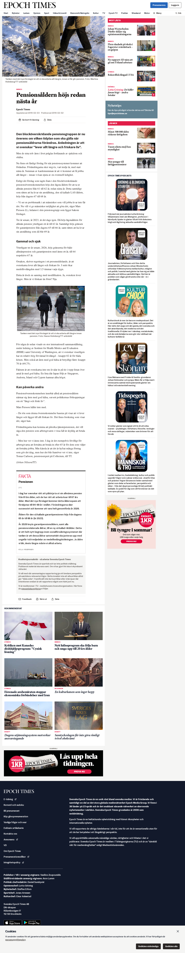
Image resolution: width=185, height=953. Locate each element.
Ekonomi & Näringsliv (79, 13)
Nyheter (16, 13)
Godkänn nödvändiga (148, 946)
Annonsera (9, 839)
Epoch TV (113, 13)
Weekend (136, 13)
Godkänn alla (171, 946)
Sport (46, 13)
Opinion (36, 13)
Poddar (124, 13)
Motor (147, 13)
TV (103, 13)
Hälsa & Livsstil (59, 13)
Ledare (26, 13)
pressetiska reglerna (31, 588)
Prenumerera (159, 5)
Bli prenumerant (12, 810)
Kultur (96, 13)
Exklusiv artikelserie (13, 828)
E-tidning (8, 799)
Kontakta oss (10, 833)
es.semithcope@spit (117, 113)
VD (5, 845)
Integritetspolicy (12, 862)
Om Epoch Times (12, 851)
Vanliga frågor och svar (15, 822)
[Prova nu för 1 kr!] (53, 763)
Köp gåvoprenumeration (16, 816)
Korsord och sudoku (14, 805)
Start (6, 13)
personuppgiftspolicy (15, 939)
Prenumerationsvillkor (15, 856)
